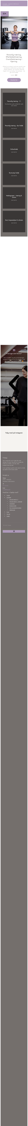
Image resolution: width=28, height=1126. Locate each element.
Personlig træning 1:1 (14, 499)
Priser (8, 512)
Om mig (8, 514)
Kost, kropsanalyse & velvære (15, 508)
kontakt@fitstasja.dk (6, 5)
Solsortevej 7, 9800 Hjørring (13, 3)
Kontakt (8, 516)
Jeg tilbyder (9, 497)
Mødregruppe (12, 510)
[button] (14, 384)
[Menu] (5, 14)
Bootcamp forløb (13, 506)
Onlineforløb (12, 503)
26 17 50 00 (5, 3)
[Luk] (14, 531)
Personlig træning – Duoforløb (16, 501)
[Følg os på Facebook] (3, 2)
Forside (8, 495)
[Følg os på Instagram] (6, 2)
